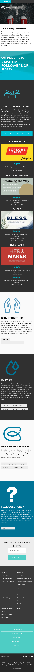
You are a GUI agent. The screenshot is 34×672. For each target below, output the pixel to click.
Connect (20, 573)
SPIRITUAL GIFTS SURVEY (12, 343)
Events (3, 592)
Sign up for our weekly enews (17, 544)
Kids (18, 592)
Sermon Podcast (6, 614)
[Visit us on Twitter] (26, 656)
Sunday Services (6, 608)
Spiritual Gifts (16, 331)
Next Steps (4, 576)
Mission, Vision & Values (24, 578)
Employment (21, 584)
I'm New (4, 573)
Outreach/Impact (6, 598)
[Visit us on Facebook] (23, 656)
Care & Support (21, 604)
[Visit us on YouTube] (32, 656)
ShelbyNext (17, 669)
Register (17, 163)
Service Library (5, 617)
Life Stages (21, 589)
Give (18, 608)
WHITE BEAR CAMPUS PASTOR (14, 409)
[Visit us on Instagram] (29, 656)
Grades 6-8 (20, 595)
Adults (19, 601)
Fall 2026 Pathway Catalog (17, 133)
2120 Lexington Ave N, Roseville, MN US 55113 (16, 663)
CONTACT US (8, 528)
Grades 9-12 (20, 598)
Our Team (20, 576)
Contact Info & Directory (24, 581)
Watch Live (4, 611)
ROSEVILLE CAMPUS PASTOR (14, 405)
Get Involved (5, 589)
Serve (3, 595)
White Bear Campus (7, 581)
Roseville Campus (6, 578)
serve (5, 339)
